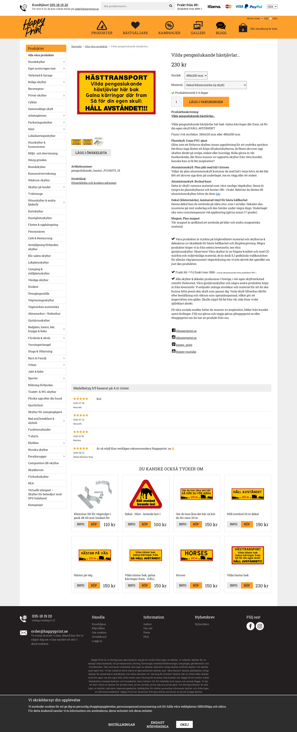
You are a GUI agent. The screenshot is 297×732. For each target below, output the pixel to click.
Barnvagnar (36, 89)
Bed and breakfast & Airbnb (41, 420)
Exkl (275, 18)
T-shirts (33, 436)
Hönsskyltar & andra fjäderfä (42, 202)
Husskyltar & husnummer (36, 144)
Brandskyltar (37, 167)
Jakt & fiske (35, 371)
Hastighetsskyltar (40, 218)
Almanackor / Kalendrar (44, 313)
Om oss (147, 628)
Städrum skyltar (39, 180)
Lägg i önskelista (91, 153)
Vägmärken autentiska (43, 307)
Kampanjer (35, 505)
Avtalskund (99, 636)
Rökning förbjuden (40, 385)
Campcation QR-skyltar (43, 463)
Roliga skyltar (37, 82)
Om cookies (99, 632)
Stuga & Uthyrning (40, 351)
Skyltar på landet (39, 187)
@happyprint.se (186, 331)
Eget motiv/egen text (42, 68)
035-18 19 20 (59, 5)
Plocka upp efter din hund (45, 398)
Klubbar (33, 443)
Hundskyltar (36, 62)
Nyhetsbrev (202, 624)
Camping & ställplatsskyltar (39, 271)
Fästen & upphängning (43, 224)
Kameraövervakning (42, 173)
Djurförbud (35, 405)
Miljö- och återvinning (43, 153)
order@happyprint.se (87, 8)
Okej (184, 724)
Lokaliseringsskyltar (42, 136)
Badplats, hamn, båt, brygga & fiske (41, 329)
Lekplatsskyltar (38, 262)
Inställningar (121, 724)
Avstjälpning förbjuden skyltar (43, 247)
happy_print (184, 345)
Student (33, 287)
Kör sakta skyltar (39, 256)
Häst (31, 129)
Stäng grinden (37, 160)
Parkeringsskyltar (40, 122)
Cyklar (32, 102)
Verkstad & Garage (40, 75)
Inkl (266, 18)
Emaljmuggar (37, 456)
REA (31, 483)
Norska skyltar (38, 450)
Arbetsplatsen (37, 115)
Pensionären (36, 231)
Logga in (97, 641)
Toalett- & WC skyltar (42, 392)
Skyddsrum (36, 470)
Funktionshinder (39, 429)
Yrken (32, 365)
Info (80, 524)
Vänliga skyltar (38, 280)
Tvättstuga (35, 194)
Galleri (147, 624)
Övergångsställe (38, 293)
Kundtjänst (99, 624)
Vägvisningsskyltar (41, 300)
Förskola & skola (39, 338)
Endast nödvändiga (158, 724)
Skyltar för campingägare (45, 412)
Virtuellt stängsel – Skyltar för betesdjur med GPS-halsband (45, 494)
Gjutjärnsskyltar (39, 320)
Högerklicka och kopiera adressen (93, 183)
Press (146, 632)
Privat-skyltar (37, 95)
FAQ (146, 636)
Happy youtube (186, 352)
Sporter (33, 378)
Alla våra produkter (41, 55)
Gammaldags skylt (40, 109)
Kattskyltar (35, 211)
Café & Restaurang (40, 238)
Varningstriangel (39, 345)
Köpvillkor (98, 628)
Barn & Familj (37, 358)
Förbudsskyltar (38, 476)
